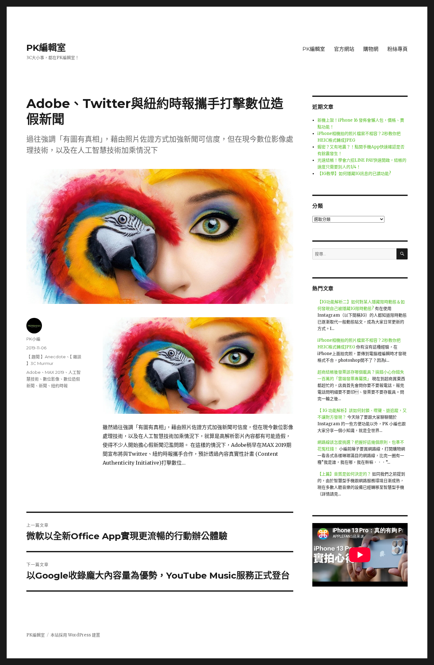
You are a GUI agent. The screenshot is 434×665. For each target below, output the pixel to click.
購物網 (370, 49)
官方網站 (344, 49)
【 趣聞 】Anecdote (46, 356)
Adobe (33, 372)
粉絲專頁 (397, 49)
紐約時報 (59, 385)
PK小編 (33, 338)
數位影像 (51, 378)
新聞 (43, 385)
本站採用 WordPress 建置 (75, 635)
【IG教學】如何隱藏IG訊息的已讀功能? (354, 173)
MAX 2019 (54, 372)
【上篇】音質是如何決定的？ (344, 474)
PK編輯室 (46, 47)
